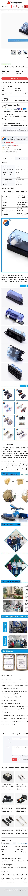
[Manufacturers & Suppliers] (14, 2)
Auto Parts (3, 849)
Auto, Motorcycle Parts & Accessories (13, 10)
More (2, 884)
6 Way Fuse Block (18, 878)
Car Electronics (22, 867)
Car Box (17, 875)
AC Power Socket (19, 849)
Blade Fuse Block (7, 878)
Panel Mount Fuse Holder (21, 852)
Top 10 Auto (19, 882)
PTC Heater (4, 846)
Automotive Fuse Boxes (8, 882)
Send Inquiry (14, 78)
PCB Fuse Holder (5, 852)
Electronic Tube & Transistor (9, 867)
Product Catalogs (22, 843)
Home (2, 10)
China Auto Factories (7, 875)
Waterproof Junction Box (21, 846)
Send (14, 759)
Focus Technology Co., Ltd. (18, 890)
